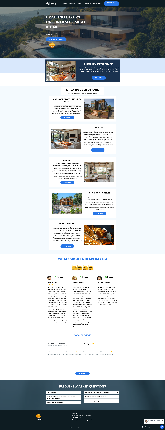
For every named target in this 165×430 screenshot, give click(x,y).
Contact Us (87, 4)
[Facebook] (142, 427)
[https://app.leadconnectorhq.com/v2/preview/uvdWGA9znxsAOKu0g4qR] (51, 3)
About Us (72, 4)
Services (79, 4)
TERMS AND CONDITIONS (33, 427)
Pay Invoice (97, 4)
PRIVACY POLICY (11, 427)
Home (65, 4)
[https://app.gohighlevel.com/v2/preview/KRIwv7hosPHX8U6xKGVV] (38, 416)
